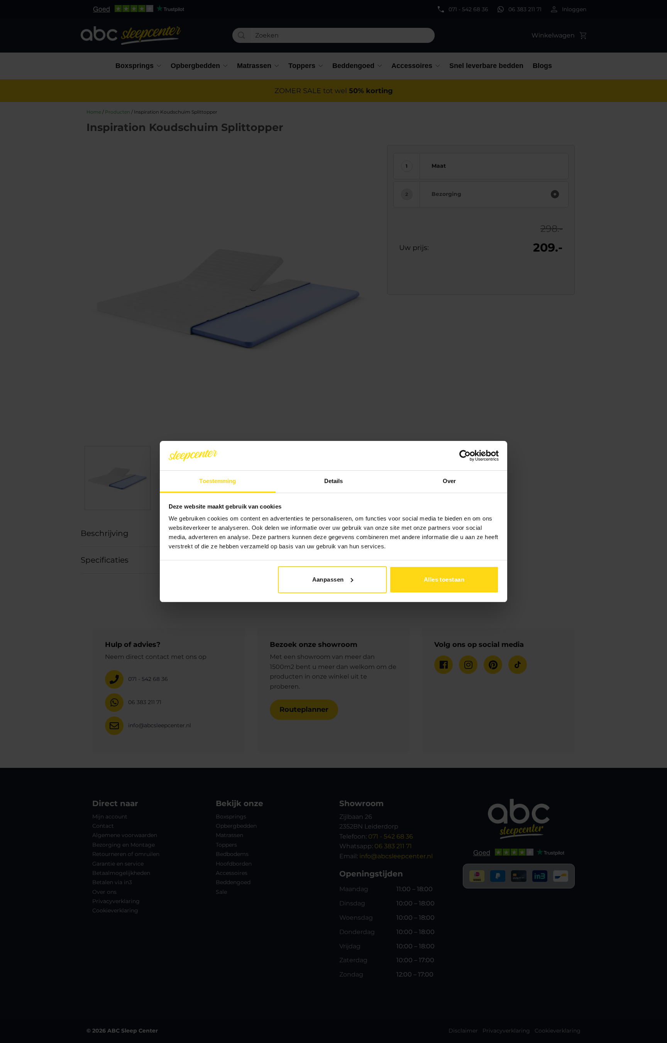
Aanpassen (328, 579)
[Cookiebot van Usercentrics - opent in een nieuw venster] (465, 455)
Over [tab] (449, 481)
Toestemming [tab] (217, 481)
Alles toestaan (444, 579)
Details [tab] (333, 481)
